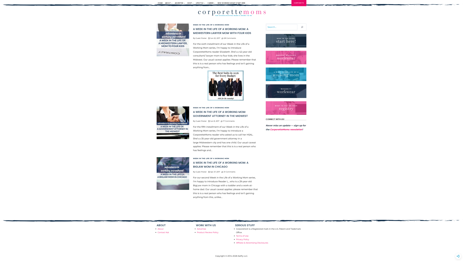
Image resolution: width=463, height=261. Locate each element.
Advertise (201, 229)
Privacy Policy (242, 239)
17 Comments (229, 121)
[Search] (302, 27)
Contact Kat (163, 232)
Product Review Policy (207, 232)
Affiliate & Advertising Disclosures (252, 243)
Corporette (299, 3)
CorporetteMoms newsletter (286, 129)
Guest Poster (201, 38)
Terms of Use (242, 236)
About (161, 229)
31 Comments (229, 172)
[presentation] (173, 40)
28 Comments (230, 38)
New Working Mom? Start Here (231, 3)
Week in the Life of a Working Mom (211, 25)
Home (160, 3)
